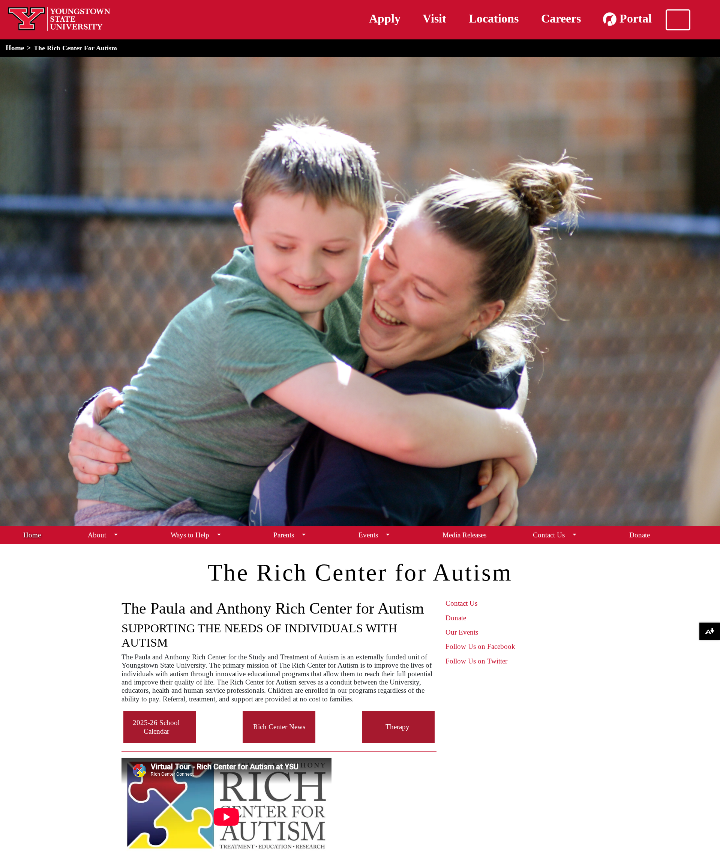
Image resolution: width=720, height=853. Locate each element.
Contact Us (549, 535)
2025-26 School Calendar (156, 727)
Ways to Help (190, 535)
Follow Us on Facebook (480, 646)
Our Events (462, 632)
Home (15, 48)
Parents (283, 535)
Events (368, 535)
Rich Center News (279, 727)
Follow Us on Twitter (476, 661)
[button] (116, 535)
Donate (639, 535)
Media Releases (464, 535)
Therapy (398, 727)
